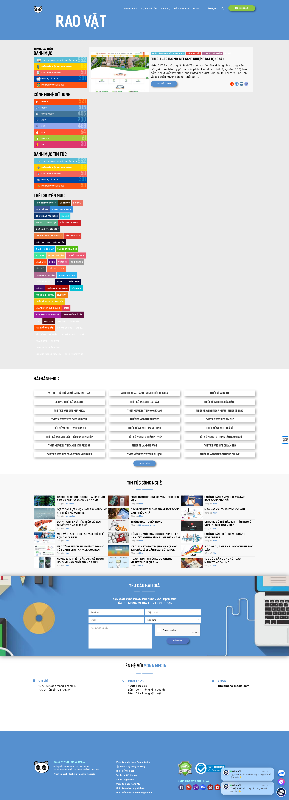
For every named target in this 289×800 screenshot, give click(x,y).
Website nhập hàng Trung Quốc (133, 762)
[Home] (38, 9)
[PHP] (246, 84)
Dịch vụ (165, 8)
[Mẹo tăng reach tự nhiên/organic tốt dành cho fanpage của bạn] (44, 550)
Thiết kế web (60, 774)
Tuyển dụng (210, 8)
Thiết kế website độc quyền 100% (168, 53)
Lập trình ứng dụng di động (130, 766)
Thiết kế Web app (125, 771)
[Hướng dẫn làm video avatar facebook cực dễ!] (192, 501)
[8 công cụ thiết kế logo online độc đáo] (192, 550)
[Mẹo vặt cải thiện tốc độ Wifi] (192, 513)
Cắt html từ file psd (126, 775)
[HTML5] (232, 84)
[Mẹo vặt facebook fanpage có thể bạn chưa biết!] (44, 537)
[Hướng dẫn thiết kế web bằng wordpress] (192, 537)
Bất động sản (193, 53)
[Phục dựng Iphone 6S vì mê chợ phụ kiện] (118, 501)
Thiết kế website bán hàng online (134, 792)
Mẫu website (181, 8)
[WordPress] (241, 84)
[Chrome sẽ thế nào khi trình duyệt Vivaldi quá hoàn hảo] (192, 525)
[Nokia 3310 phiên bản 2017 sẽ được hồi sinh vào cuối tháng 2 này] (44, 562)
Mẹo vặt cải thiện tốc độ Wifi (224, 509)
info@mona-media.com (233, 685)
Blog (196, 8)
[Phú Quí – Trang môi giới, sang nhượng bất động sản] (119, 72)
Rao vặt (228, 53)
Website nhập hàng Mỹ (128, 784)
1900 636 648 (242, 8)
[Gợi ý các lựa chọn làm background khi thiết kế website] (44, 513)
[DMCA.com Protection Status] (185, 769)
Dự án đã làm (149, 8)
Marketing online (125, 779)
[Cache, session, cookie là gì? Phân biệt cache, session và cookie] (44, 501)
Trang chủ (130, 8)
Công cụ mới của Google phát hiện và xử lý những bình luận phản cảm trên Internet (155, 537)
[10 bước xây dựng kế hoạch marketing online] (192, 562)
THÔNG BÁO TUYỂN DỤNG (146, 521)
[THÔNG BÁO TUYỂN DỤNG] (118, 525)
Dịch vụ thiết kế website (82, 774)
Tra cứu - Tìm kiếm (212, 53)
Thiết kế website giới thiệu (130, 788)
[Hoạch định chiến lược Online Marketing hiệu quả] (118, 562)
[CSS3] (237, 84)
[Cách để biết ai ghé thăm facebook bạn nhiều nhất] (118, 513)
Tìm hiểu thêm (164, 84)
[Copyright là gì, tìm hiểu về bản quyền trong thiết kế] (44, 525)
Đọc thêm (144, 463)
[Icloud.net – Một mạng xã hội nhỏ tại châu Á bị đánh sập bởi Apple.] (118, 550)
